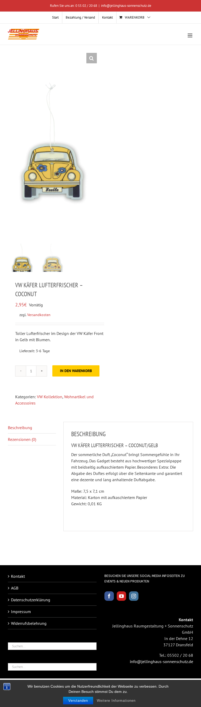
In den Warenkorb (76, 370)
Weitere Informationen (116, 701)
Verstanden (78, 701)
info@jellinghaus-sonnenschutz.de (126, 5)
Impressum (21, 611)
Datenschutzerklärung (30, 599)
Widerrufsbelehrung (29, 623)
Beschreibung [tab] (20, 427)
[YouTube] (121, 596)
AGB (14, 588)
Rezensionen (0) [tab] (22, 439)
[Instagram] (133, 596)
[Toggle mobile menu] (190, 35)
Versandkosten (39, 314)
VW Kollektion (49, 396)
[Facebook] (109, 596)
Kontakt (18, 576)
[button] (91, 58)
